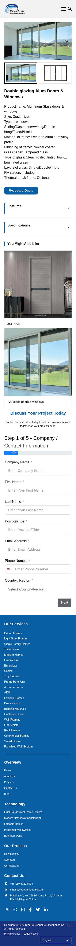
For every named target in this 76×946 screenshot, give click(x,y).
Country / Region (17, 580)
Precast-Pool (12, 703)
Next (64, 602)
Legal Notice (30, 933)
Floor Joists (11, 725)
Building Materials (15, 708)
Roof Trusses (12, 730)
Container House (14, 714)
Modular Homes (13, 654)
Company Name (17, 462)
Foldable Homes (14, 698)
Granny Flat (11, 660)
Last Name (13, 501)
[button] (20, 73)
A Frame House (13, 687)
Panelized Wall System (18, 746)
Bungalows (11, 665)
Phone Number (16, 561)
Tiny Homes (11, 676)
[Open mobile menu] (63, 9)
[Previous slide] (10, 41)
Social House (12, 741)
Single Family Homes (17, 644)
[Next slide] (66, 41)
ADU (7, 692)
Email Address (16, 541)
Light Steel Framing (16, 638)
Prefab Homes (13, 633)
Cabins (8, 670)
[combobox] (9, 569)
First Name (13, 482)
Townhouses (11, 649)
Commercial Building (16, 735)
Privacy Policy (12, 933)
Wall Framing (12, 719)
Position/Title (14, 521)
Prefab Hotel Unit (14, 681)
